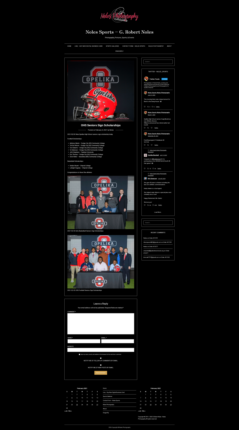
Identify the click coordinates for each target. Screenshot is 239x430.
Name (70, 338)
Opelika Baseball (153, 155)
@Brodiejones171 (157, 159)
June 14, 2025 (151, 95)
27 (97, 404)
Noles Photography (156, 46)
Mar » (70, 411)
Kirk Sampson (152, 178)
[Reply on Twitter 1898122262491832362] (145, 128)
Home (69, 46)
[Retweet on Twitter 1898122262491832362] (148, 128)
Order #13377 (153, 246)
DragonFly (119, 51)
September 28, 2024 (153, 136)
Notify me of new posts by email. (101, 367)
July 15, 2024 (163, 155)
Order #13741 (153, 238)
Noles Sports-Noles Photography (159, 93)
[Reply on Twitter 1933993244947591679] (145, 107)
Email (104, 338)
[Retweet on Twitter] (148, 150)
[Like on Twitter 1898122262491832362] (152, 128)
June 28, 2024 (161, 178)
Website (70, 346)
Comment (71, 312)
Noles (112, 130)
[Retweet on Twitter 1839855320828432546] (148, 145)
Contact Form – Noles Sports (133, 46)
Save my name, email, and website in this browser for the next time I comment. (101, 354)
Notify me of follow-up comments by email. (101, 361)
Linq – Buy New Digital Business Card (89, 46)
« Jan (66, 411)
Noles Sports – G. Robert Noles (119, 31)
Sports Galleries (112, 46)
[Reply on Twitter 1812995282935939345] (145, 168)
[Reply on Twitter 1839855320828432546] (145, 145)
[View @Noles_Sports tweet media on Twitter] (161, 101)
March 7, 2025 (151, 115)
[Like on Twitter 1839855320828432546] (152, 145)
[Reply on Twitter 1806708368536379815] (145, 205)
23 (77, 404)
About (169, 46)
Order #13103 (165, 257)
